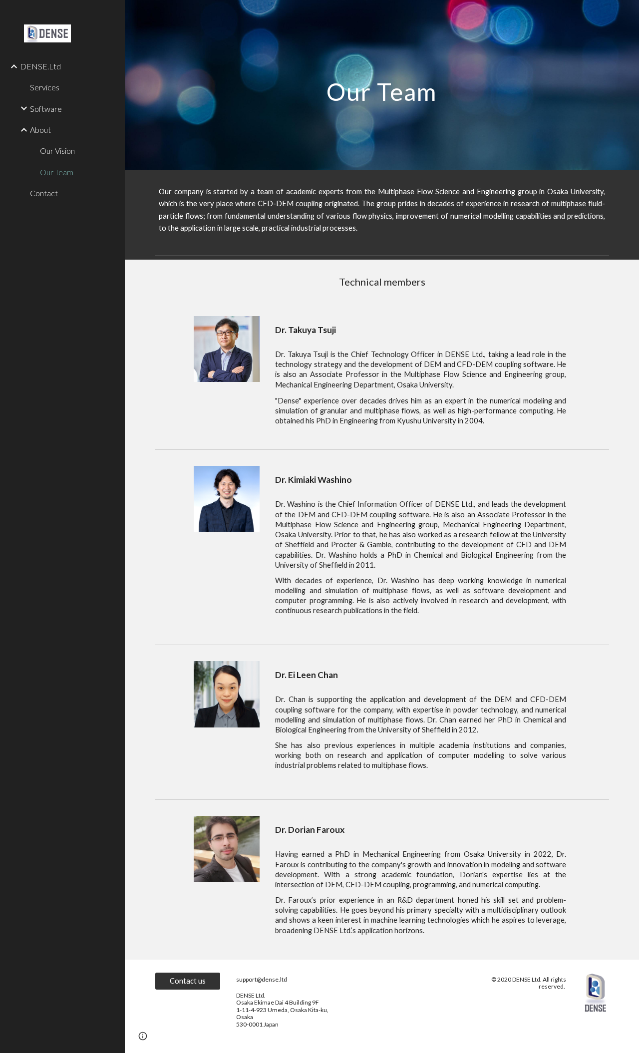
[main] (381, 84)
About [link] (40, 129)
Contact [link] (44, 193)
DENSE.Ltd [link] (40, 66)
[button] (143, 1036)
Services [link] (44, 87)
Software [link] (46, 108)
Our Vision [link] (57, 150)
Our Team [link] (56, 172)
